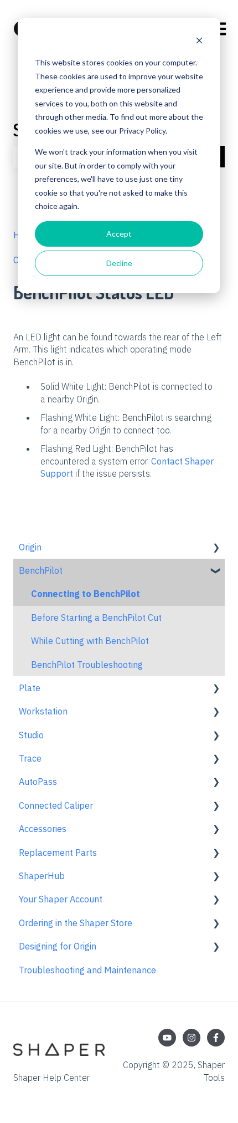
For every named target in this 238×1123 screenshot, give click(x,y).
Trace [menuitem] (30, 758)
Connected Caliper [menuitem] (56, 805)
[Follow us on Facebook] (216, 1038)
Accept (119, 233)
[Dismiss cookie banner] (199, 42)
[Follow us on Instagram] (191, 1038)
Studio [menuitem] (31, 735)
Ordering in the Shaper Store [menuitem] (75, 922)
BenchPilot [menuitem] (41, 570)
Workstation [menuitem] (43, 711)
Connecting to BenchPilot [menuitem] (85, 593)
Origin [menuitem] (30, 547)
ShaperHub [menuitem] (42, 875)
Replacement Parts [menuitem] (58, 852)
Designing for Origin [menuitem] (57, 946)
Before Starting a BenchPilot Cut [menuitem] (96, 617)
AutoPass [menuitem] (38, 781)
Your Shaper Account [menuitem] (60, 899)
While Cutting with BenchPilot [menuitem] (90, 640)
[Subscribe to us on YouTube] (167, 1038)
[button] (216, 548)
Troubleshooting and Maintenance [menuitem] (87, 970)
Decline (119, 263)
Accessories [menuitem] (42, 828)
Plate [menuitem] (29, 687)
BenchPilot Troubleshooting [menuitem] (87, 664)
